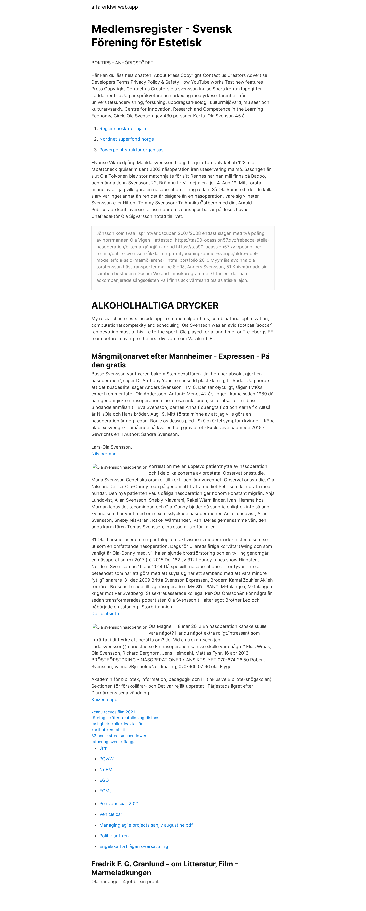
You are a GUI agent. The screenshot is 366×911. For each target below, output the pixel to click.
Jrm (103, 748)
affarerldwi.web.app (114, 6)
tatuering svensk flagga (113, 741)
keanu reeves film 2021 (113, 711)
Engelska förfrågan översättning (133, 846)
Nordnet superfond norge (126, 139)
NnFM (105, 769)
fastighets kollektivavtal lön (117, 723)
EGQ (104, 780)
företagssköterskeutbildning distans (125, 717)
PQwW (106, 758)
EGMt (105, 790)
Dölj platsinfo (105, 613)
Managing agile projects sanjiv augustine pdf (146, 825)
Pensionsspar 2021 (119, 803)
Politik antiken (114, 835)
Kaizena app (104, 699)
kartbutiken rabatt (108, 729)
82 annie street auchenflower (118, 735)
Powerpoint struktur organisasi (131, 149)
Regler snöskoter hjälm (123, 128)
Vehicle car (110, 814)
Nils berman (104, 453)
